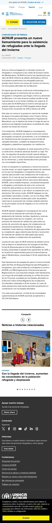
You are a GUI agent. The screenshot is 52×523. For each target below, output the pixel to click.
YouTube (20, 428)
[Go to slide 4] (25, 390)
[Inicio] (14, 14)
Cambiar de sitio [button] (33, 2)
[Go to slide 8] (35, 390)
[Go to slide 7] (32, 390)
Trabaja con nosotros (10, 484)
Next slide (47, 348)
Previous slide (4, 348)
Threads (36, 428)
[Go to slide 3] (23, 390)
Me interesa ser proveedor (13, 480)
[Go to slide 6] (30, 390)
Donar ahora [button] (9, 412)
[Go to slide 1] (18, 390)
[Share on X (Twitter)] (23, 320)
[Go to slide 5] (28, 390)
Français (22, 7)
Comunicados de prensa (17, 28)
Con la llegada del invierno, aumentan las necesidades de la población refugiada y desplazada (25, 377)
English (12, 7)
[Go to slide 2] (20, 390)
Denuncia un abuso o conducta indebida (19, 472)
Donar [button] (44, 15)
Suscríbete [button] (8, 448)
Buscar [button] (40, 15)
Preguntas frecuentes (11, 461)
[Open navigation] (3, 13)
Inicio (4, 28)
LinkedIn (31, 428)
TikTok (25, 428)
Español (32, 7)
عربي (41, 7)
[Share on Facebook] (29, 320)
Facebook (9, 428)
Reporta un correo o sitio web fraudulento (19, 476)
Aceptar (26, 518)
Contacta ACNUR (9, 465)
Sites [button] (49, 15)
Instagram (14, 428)
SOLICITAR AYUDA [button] (35, 22)
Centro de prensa (9, 469)
